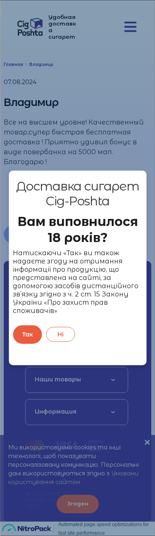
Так (27, 334)
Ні (60, 334)
